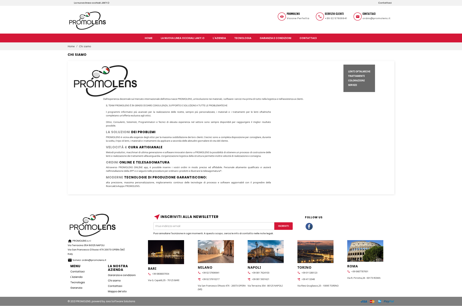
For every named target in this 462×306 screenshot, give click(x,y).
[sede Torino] (315, 253)
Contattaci (385, 3)
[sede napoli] (266, 253)
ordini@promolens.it (377, 18)
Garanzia (76, 288)
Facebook (309, 227)
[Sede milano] (216, 253)
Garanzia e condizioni (122, 275)
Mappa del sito (117, 291)
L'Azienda (76, 277)
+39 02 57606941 (336, 18)
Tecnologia (77, 282)
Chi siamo (114, 280)
